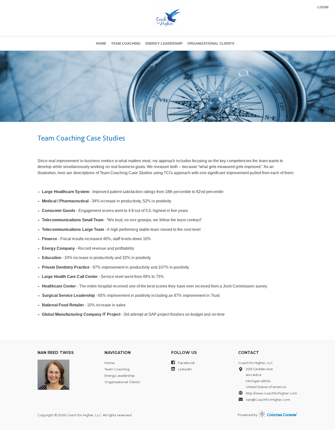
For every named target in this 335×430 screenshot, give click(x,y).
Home (101, 43)
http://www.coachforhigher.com (271, 393)
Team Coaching (126, 43)
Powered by (248, 415)
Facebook (186, 363)
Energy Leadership (163, 43)
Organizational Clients (210, 43)
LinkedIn (184, 369)
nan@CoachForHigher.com (268, 400)
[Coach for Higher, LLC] (167, 18)
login (322, 7)
